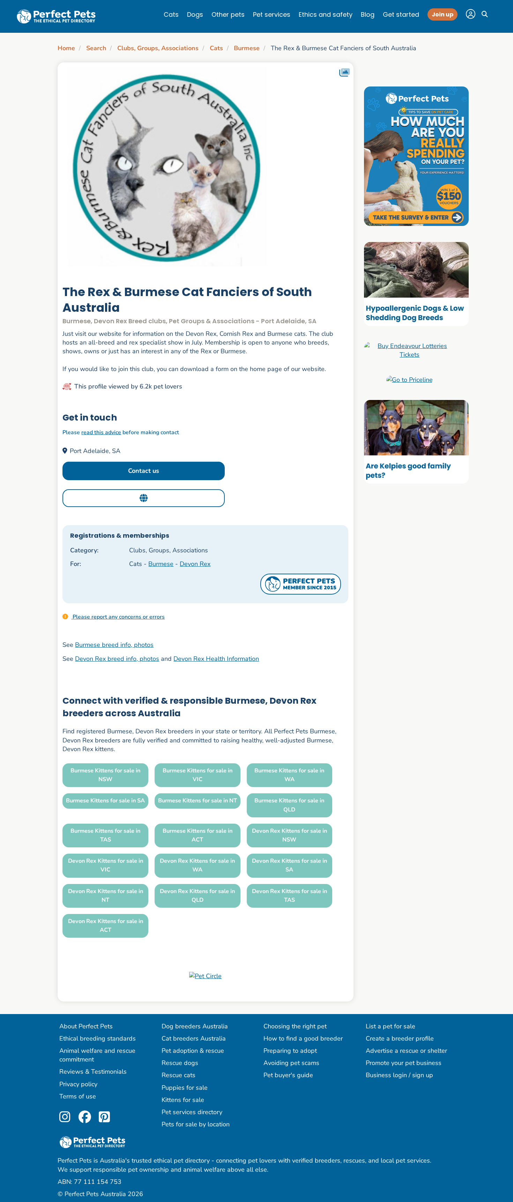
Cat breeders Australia (194, 1038)
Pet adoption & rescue (193, 1050)
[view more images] (206, 167)
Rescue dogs (180, 1063)
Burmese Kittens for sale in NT (197, 800)
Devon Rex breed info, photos (117, 659)
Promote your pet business (403, 1063)
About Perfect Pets (86, 1026)
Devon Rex (195, 564)
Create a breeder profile (400, 1038)
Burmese (247, 48)
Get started (401, 14)
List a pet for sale (390, 1026)
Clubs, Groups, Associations (158, 48)
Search (96, 48)
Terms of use (77, 1096)
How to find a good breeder (303, 1038)
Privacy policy (78, 1084)
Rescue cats (178, 1075)
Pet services (271, 14)
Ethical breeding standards (97, 1038)
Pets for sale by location (196, 1124)
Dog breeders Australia (195, 1026)
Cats (171, 14)
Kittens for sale (183, 1100)
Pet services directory (192, 1112)
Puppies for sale (185, 1087)
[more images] (344, 73)
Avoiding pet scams (291, 1063)
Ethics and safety (325, 14)
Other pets (228, 14)
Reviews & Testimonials (93, 1071)
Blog (367, 14)
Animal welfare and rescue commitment (97, 1055)
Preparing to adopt (290, 1050)
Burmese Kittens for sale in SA (105, 800)
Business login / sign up (399, 1075)
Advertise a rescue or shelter (406, 1050)
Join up (442, 14)
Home (66, 48)
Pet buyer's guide (288, 1075)
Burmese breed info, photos (114, 645)
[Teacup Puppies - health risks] (416, 156)
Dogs (195, 14)
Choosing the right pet (295, 1026)
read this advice (101, 432)
